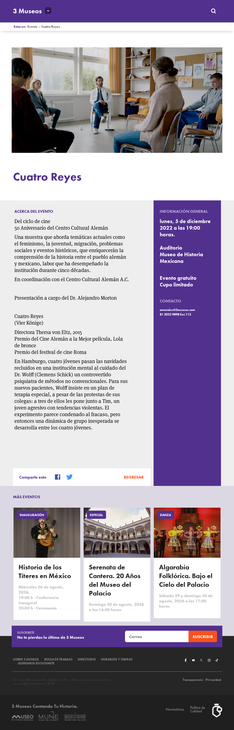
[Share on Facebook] (55, 476)
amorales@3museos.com (177, 310)
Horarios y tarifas (117, 659)
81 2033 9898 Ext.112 (175, 314)
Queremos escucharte (36, 663)
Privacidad (213, 680)
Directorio (87, 659)
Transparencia (193, 680)
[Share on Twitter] (67, 476)
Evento (32, 27)
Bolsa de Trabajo (58, 659)
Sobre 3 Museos (26, 659)
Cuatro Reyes (50, 27)
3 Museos (27, 11)
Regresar (134, 477)
